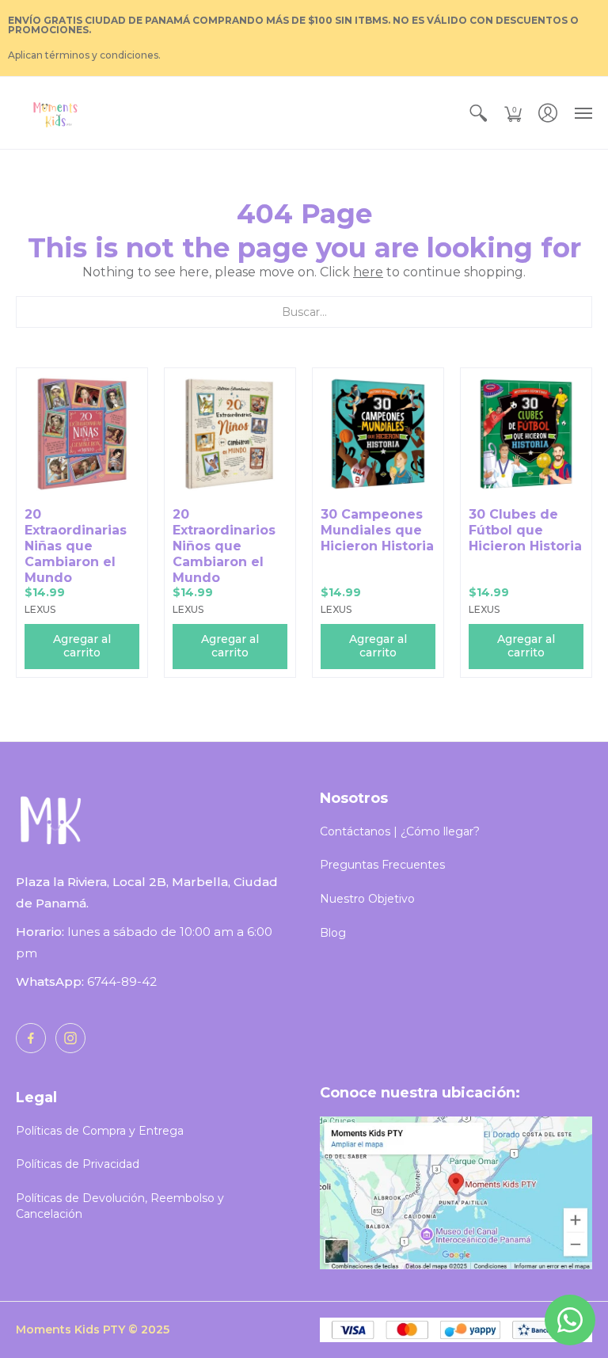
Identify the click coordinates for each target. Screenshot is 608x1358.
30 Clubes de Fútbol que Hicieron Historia (525, 530)
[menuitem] (478, 113)
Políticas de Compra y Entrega (100, 1131)
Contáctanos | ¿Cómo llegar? (400, 831)
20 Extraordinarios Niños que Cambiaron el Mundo (224, 546)
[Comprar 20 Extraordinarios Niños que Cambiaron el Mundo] (230, 433)
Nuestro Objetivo (367, 899)
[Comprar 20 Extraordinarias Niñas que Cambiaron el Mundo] (82, 433)
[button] (478, 113)
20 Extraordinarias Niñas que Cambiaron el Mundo (76, 546)
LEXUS (40, 609)
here (368, 272)
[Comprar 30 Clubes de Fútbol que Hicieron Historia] (526, 433)
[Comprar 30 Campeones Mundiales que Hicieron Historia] (378, 433)
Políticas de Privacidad (77, 1164)
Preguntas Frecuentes (382, 865)
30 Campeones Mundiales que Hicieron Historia (377, 530)
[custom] (31, 1038)
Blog (333, 933)
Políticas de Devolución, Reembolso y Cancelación (120, 1206)
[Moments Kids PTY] (55, 113)
